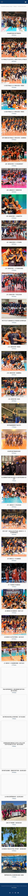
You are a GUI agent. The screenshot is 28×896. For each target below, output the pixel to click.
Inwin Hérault (14, 887)
